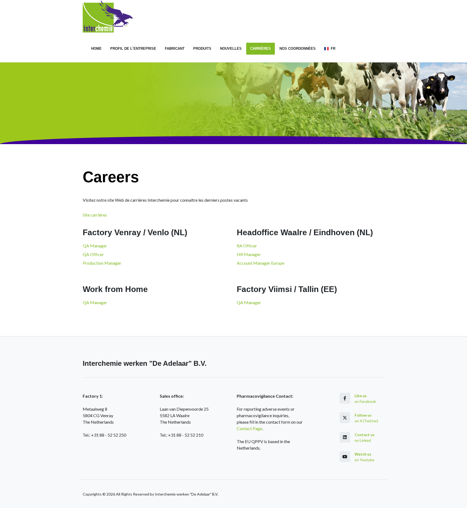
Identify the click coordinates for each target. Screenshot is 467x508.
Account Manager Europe (260, 262)
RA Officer (247, 245)
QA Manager (95, 245)
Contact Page (249, 428)
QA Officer (93, 254)
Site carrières (95, 214)
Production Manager (102, 262)
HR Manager (249, 254)
